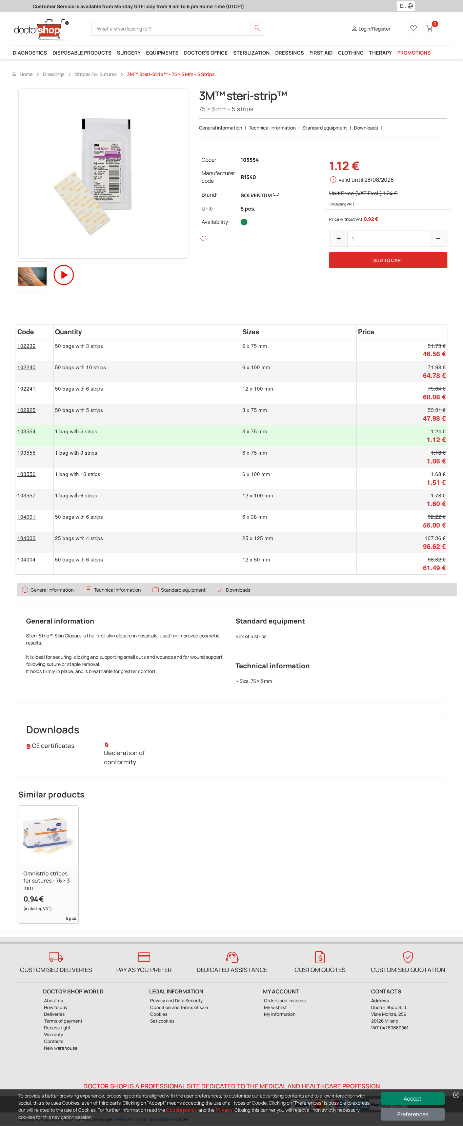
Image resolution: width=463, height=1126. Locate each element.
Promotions (414, 52)
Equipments (162, 52)
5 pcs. (248, 208)
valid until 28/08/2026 (366, 179)
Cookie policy (181, 1110)
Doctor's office (206, 52)
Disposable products (82, 52)
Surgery (129, 52)
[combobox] (401, 6)
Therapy (380, 52)
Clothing (351, 52)
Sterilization (251, 52)
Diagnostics (30, 52)
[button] (412, 6)
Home (22, 74)
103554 (250, 159)
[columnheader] (34, 332)
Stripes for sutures (96, 74)
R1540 (248, 177)
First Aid (321, 52)
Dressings (289, 52)
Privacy (224, 1110)
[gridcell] (34, 350)
